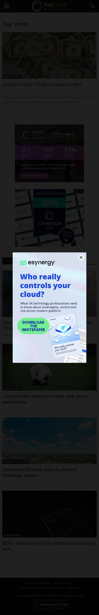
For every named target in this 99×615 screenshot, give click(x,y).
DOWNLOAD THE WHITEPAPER (33, 326)
